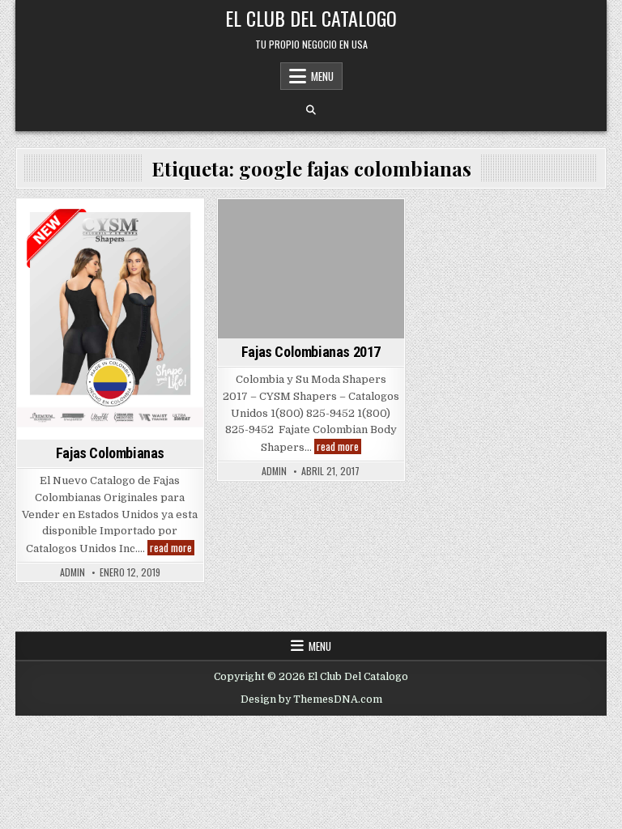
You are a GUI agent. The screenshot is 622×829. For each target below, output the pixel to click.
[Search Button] (311, 110)
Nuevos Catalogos (308, 261)
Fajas (160, 244)
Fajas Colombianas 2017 (311, 351)
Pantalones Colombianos (309, 277)
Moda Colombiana (308, 244)
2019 (45, 227)
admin (72, 572)
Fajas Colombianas (86, 261)
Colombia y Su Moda (88, 244)
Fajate (158, 261)
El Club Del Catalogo (311, 17)
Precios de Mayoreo (107, 277)
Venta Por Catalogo (110, 294)
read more (172, 547)
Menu (322, 76)
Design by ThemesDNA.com (311, 699)
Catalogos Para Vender (125, 227)
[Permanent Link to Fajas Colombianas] (109, 319)
